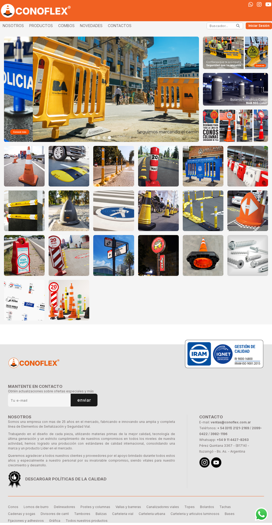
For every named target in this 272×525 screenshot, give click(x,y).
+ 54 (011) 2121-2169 (233, 428)
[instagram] (259, 4)
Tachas (225, 507)
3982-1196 (218, 434)
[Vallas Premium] (101, 89)
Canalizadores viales (162, 507)
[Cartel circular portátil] (235, 126)
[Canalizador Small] (235, 53)
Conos (13, 507)
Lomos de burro (36, 507)
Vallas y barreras (128, 507)
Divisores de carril (55, 514)
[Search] (238, 25)
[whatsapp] (250, 4)
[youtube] (268, 4)
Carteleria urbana (152, 514)
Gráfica (54, 521)
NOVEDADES (91, 25)
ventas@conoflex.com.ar (231, 422)
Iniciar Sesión (258, 26)
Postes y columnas (95, 507)
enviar (84, 400)
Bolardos (207, 507)
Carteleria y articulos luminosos (195, 514)
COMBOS (66, 25)
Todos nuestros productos (87, 521)
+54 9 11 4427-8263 (233, 440)
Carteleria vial (122, 514)
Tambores (82, 514)
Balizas (101, 514)
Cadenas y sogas (21, 514)
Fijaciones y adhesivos (26, 521)
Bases (230, 514)
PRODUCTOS (41, 25)
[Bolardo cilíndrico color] (235, 89)
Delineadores (64, 507)
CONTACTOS (119, 25)
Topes (189, 507)
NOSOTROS (13, 25)
